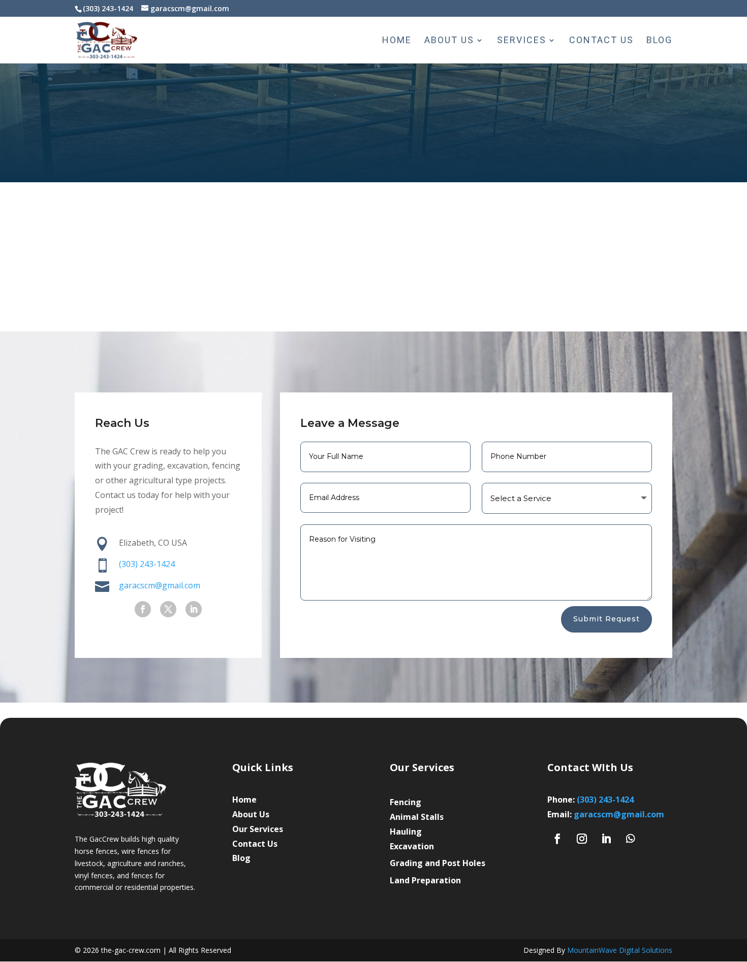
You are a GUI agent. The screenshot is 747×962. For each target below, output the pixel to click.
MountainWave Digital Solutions (619, 950)
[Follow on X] (168, 609)
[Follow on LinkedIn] (193, 609)
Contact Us (601, 41)
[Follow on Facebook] (143, 609)
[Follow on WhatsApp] (630, 838)
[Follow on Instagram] (582, 838)
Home (397, 41)
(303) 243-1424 (147, 564)
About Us (449, 41)
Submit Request (606, 618)
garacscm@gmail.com (619, 814)
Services (521, 41)
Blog (659, 41)
